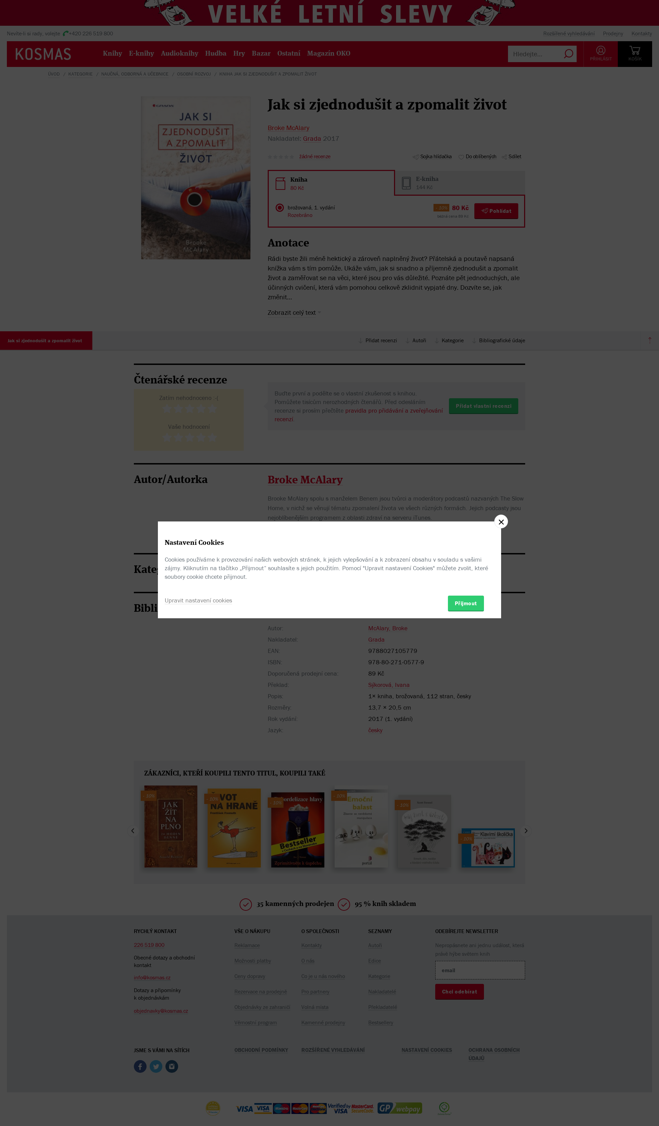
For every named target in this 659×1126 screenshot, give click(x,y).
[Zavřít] (501, 521)
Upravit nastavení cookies (198, 600)
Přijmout (466, 603)
